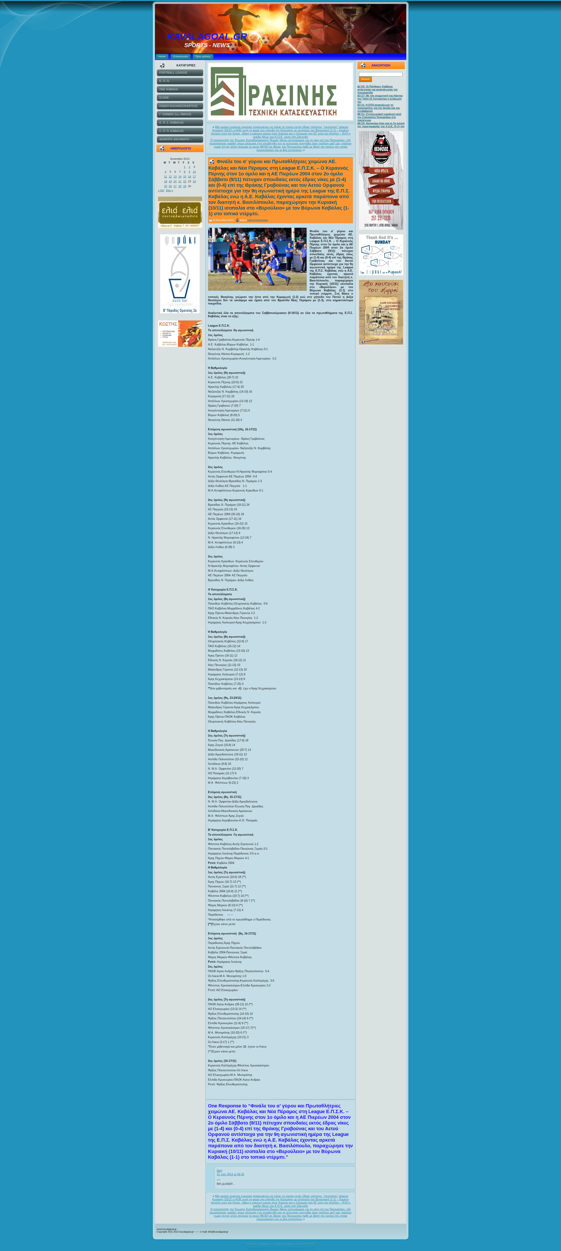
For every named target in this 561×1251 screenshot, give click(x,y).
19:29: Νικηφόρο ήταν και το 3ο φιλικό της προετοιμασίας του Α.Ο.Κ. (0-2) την (381, 125)
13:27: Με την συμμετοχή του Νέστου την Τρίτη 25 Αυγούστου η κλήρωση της (380, 98)
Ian (219, 1171)
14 (179, 176)
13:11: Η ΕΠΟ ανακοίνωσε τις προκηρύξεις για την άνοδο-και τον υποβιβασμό (378, 108)
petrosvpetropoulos (257, 220)
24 (194, 181)
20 (175, 181)
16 (189, 176)
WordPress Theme (284, 1243)
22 (184, 181)
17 (194, 176)
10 (194, 171)
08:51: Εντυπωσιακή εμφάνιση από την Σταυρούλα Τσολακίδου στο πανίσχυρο (379, 117)
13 (175, 176)
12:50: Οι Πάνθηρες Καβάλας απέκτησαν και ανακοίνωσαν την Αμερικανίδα (377, 89)
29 (184, 186)
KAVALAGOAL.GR (207, 36)
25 (165, 186)
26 (170, 186)
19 (170, 181)
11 (165, 176)
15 (184, 176)
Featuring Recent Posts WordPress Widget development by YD (280, 1248)
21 (179, 181)
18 (165, 181)
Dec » (169, 190)
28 (179, 186)
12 (170, 176)
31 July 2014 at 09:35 (230, 1174)
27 (175, 186)
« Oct (161, 190)
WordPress (263, 1243)
